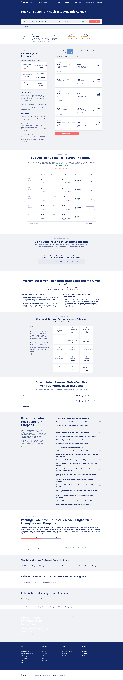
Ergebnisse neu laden (60, 168)
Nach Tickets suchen (27, 68)
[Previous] (40, 256)
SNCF (22, 660)
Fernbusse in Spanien (38, 607)
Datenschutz (61, 675)
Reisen (84, 646)
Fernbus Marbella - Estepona (49, 599)
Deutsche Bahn (25, 651)
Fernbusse (44, 646)
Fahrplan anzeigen (27, 87)
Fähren (45, 2)
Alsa (43, 658)
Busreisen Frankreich (47, 663)
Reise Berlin (85, 651)
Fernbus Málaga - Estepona (28, 599)
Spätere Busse (89, 223)
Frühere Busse (34, 223)
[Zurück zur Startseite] (25, 2)
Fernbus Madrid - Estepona (48, 582)
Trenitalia (24, 658)
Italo (22, 665)
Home (22, 607)
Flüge (40, 2)
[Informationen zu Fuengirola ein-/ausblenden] (99, 548)
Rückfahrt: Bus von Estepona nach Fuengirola (34, 566)
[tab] (62, 56)
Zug (31, 2)
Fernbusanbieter (46, 649)
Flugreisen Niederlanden (69, 656)
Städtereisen (85, 649)
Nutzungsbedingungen (49, 675)
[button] (58, 21)
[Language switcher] (68, 2)
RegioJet (44, 651)
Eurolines (44, 653)
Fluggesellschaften (67, 651)
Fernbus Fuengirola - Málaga (28, 582)
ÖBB (22, 663)
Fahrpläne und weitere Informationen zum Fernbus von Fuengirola (80, 566)
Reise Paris (85, 653)
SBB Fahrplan (25, 656)
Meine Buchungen (78, 2)
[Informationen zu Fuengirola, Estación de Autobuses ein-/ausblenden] (99, 542)
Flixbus (43, 656)
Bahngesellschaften (26, 649)
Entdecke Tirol (86, 656)
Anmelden (99, 2)
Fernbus (36, 2)
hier (76, 229)
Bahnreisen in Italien (27, 653)
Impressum (38, 675)
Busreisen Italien (46, 660)
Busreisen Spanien (47, 665)
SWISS (63, 649)
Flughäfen (64, 653)
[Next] (99, 51)
